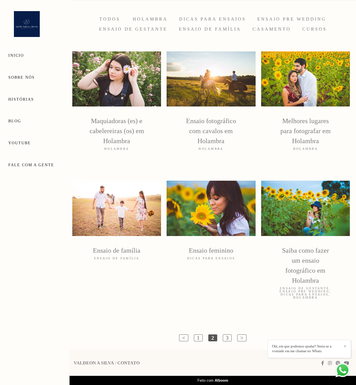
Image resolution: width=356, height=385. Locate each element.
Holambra (150, 19)
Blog (14, 121)
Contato (128, 363)
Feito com (212, 380)
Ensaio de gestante (133, 29)
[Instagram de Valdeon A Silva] (330, 363)
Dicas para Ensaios (212, 19)
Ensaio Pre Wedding (291, 19)
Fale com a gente (31, 165)
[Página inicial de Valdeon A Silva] (35, 24)
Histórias (21, 99)
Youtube (19, 143)
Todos (109, 19)
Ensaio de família (210, 29)
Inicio (16, 55)
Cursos (314, 29)
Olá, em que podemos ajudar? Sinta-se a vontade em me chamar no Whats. (302, 348)
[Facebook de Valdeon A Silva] (322, 363)
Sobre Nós (21, 77)
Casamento (272, 29)
